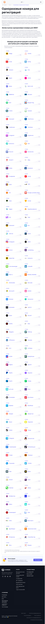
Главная (5, 4)
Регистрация (37, 559)
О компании (4, 595)
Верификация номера (20, 582)
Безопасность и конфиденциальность (34, 617)
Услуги (10, 4)
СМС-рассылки (19, 584)
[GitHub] (5, 576)
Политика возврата (27, 615)
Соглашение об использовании (36, 619)
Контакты (4, 596)
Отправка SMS (19, 578)
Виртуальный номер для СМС (20, 572)
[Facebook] (3, 576)
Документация (30, 575)
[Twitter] (10, 576)
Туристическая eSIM (20, 589)
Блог (3, 598)
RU (22, 2)
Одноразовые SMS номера (20, 576)
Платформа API (30, 572)
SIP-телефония (19, 580)
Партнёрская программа (5, 601)
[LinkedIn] (8, 576)
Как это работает (37, 615)
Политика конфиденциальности (35, 613)
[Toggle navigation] (40, 2)
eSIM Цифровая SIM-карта (20, 587)
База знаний (29, 574)
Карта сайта (23, 613)
